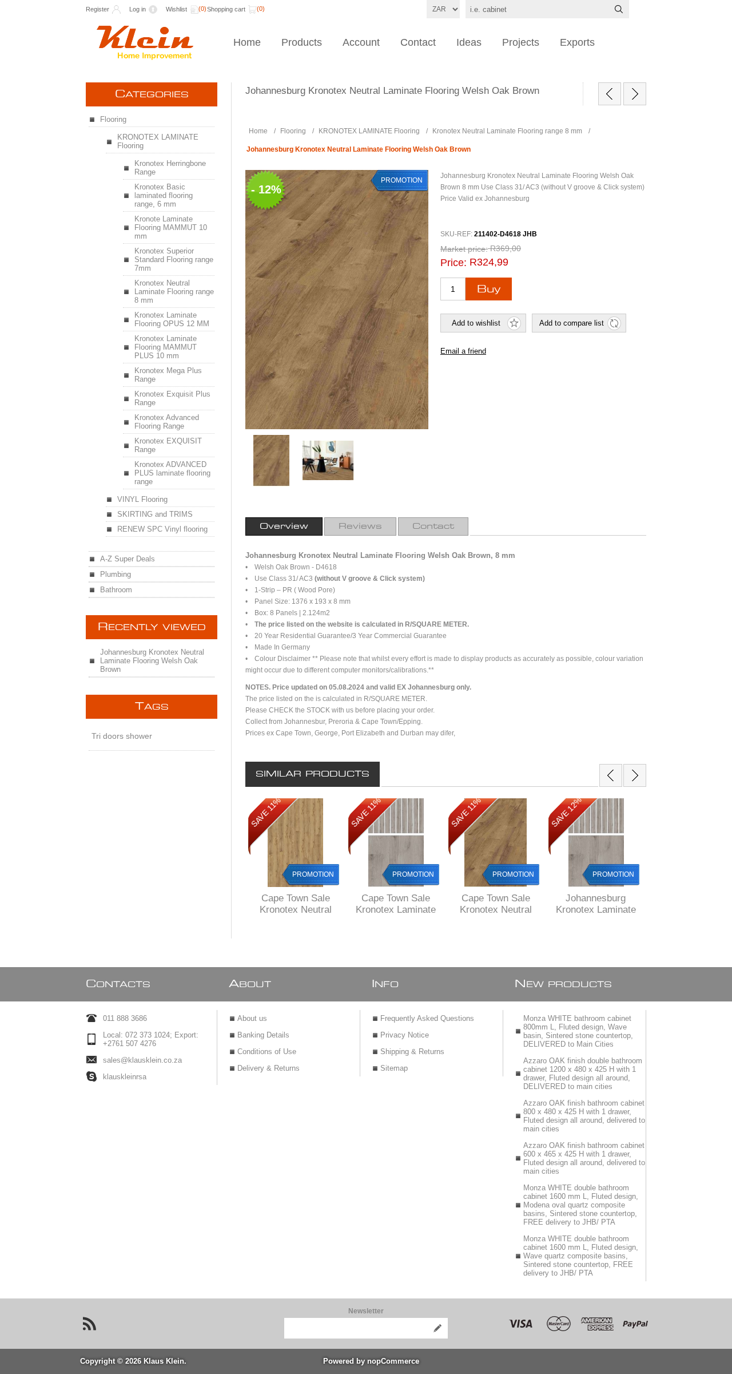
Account (361, 42)
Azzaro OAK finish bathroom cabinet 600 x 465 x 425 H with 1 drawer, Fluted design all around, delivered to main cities (584, 1158)
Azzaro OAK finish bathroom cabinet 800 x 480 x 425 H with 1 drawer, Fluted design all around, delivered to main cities (584, 1116)
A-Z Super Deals (127, 559)
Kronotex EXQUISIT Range (168, 445)
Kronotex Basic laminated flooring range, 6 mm (163, 195)
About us (252, 1018)
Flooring (113, 119)
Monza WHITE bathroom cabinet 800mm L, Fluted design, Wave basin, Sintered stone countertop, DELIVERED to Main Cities (578, 1031)
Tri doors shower (122, 736)
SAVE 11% (266, 812)
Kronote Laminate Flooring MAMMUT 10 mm (170, 227)
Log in (137, 9)
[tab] (284, 526)
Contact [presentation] (433, 526)
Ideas (469, 42)
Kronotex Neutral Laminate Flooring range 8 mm (174, 291)
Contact (418, 42)
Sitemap (394, 1068)
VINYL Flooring (142, 499)
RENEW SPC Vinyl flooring (162, 529)
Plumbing (115, 574)
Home (247, 42)
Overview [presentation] (284, 526)
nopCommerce (393, 1361)
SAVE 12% (566, 812)
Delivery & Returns (268, 1068)
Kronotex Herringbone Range (170, 167)
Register (97, 9)
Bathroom (116, 589)
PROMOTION (313, 874)
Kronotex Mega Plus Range (168, 374)
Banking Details (263, 1035)
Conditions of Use (266, 1051)
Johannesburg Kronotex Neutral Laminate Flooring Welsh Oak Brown (152, 661)
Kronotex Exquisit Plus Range (172, 398)
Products (301, 42)
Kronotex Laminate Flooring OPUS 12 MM (171, 319)
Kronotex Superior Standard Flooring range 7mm (173, 259)
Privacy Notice (404, 1035)
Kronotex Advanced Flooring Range (166, 421)
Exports (577, 42)
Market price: (464, 249)
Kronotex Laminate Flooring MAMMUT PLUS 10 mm (165, 347)
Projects (520, 42)
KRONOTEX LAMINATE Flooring (157, 141)
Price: (453, 262)
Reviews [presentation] (360, 526)
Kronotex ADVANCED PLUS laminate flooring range (172, 473)
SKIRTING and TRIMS (155, 514)
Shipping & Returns (412, 1051)
